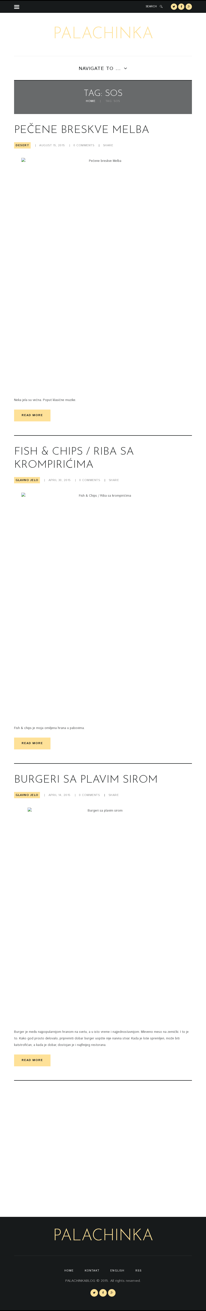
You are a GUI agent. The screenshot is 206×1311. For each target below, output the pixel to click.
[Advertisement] (56, 1146)
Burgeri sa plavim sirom (86, 780)
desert (22, 145)
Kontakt (92, 1271)
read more (32, 415)
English (117, 1271)
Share (108, 145)
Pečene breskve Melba (81, 130)
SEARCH (151, 7)
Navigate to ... (100, 68)
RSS (138, 1271)
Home (90, 101)
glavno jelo (27, 480)
